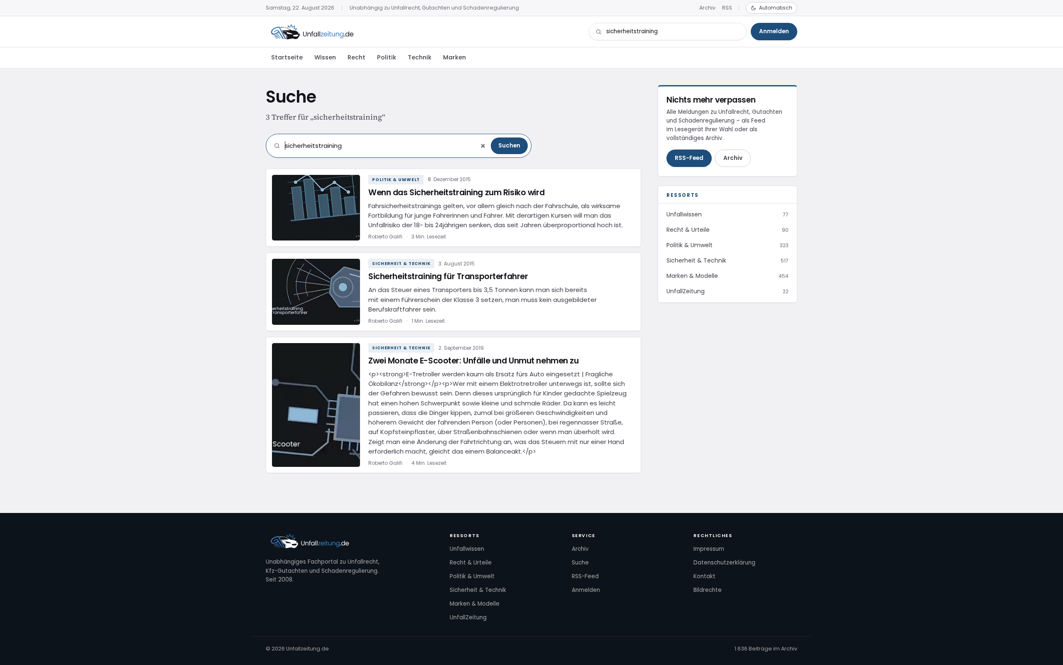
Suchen (509, 146)
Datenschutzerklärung (724, 563)
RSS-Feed (689, 158)
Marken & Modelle (475, 604)
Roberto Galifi (385, 236)
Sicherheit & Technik (401, 263)
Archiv (707, 7)
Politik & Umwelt (396, 180)
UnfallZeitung (468, 617)
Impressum (708, 549)
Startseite (287, 57)
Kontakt (704, 576)
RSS (727, 7)
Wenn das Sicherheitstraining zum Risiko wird (456, 192)
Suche (580, 563)
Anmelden (774, 31)
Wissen (325, 57)
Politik (386, 57)
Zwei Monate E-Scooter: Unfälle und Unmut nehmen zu (473, 360)
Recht (356, 57)
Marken (454, 57)
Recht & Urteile (471, 563)
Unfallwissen (467, 549)
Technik (419, 57)
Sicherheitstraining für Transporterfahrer (448, 276)
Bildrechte (707, 590)
